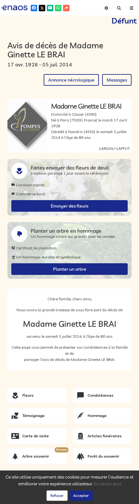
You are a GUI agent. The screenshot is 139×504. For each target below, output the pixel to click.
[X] (42, 8)
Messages (117, 80)
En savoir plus (107, 484)
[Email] (50, 8)
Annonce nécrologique (71, 80)
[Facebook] (34, 8)
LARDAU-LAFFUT (114, 148)
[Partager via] (66, 8)
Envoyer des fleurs (69, 206)
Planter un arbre (69, 269)
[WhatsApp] (58, 8)
